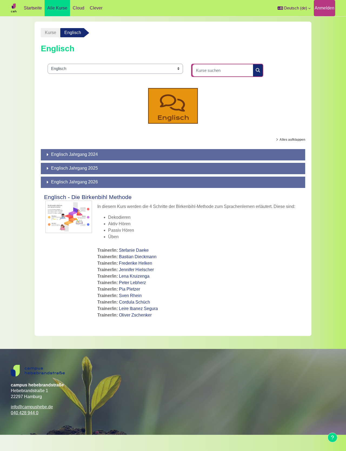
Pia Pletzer (129, 289)
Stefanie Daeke (134, 250)
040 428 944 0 (24, 412)
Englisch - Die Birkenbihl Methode (88, 197)
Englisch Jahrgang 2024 (74, 154)
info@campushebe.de (32, 407)
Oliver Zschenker (135, 315)
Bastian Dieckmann (138, 256)
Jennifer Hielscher (136, 269)
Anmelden (324, 8)
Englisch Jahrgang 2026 (74, 182)
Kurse (50, 32)
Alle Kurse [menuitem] (57, 8)
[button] (294, 8)
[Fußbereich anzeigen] (332, 437)
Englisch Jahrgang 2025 (74, 168)
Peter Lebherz (132, 282)
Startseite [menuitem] (33, 8)
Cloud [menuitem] (78, 8)
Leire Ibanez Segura (138, 308)
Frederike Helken (135, 263)
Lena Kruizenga (134, 276)
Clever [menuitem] (96, 8)
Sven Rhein (130, 295)
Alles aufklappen (292, 140)
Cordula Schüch (134, 302)
